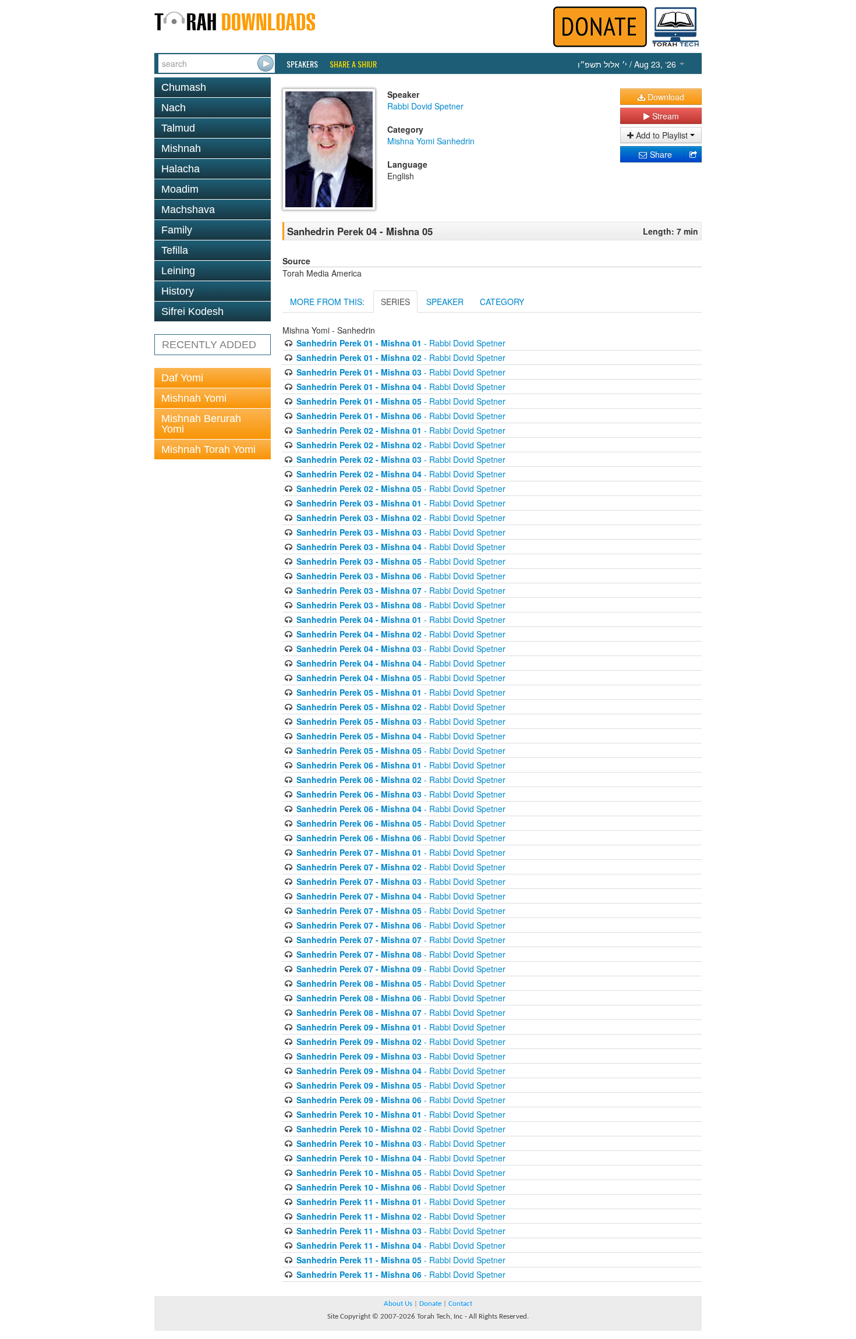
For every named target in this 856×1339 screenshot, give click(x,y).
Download (664, 96)
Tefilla (174, 250)
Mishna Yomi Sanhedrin (431, 141)
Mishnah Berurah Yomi (201, 424)
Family (176, 230)
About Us (398, 1304)
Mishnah (181, 148)
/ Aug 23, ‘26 (628, 64)
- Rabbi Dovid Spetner (400, 343)
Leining (178, 271)
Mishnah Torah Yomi (208, 449)
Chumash (183, 87)
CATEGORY (502, 301)
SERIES (395, 301)
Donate (430, 1304)
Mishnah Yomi (194, 398)
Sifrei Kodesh (192, 311)
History (177, 291)
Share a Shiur (353, 64)
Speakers (302, 64)
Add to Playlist (662, 135)
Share (660, 154)
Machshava (188, 209)
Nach (173, 108)
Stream (664, 116)
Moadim (180, 189)
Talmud (178, 128)
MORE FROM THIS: (327, 301)
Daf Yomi (182, 378)
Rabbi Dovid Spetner (425, 106)
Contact (460, 1304)
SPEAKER (445, 301)
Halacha (180, 169)
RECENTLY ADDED (209, 344)
